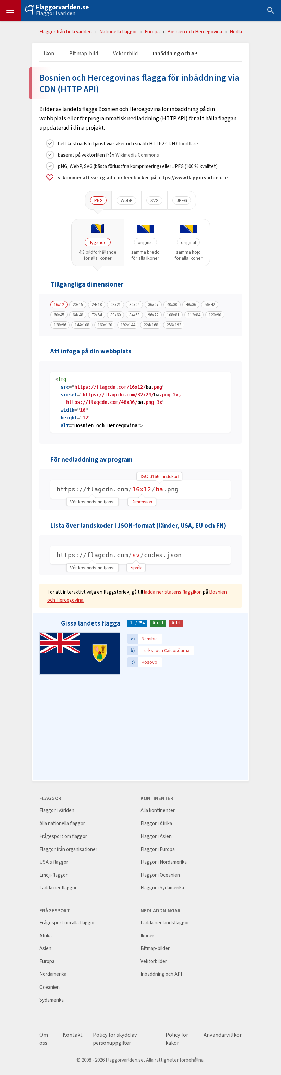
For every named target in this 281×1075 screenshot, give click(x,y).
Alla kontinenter (157, 811)
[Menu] (10, 10)
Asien (45, 949)
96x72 (153, 315)
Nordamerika (52, 974)
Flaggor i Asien (156, 836)
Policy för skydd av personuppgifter (115, 1039)
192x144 (128, 325)
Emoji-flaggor (53, 875)
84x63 (134, 315)
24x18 (96, 304)
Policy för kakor (177, 1039)
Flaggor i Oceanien (160, 875)
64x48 (78, 315)
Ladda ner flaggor (58, 888)
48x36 (191, 304)
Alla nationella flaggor (62, 824)
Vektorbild (125, 53)
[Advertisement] (140, 730)
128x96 (60, 325)
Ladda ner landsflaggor (164, 923)
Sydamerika (51, 1000)
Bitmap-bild (83, 53)
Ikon (49, 53)
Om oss (43, 1039)
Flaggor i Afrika (156, 824)
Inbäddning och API (176, 53)
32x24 (134, 304)
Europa (152, 31)
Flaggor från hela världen (65, 31)
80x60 (115, 315)
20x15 (78, 304)
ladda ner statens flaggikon (173, 591)
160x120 (105, 325)
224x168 (151, 325)
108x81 (173, 315)
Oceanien (49, 987)
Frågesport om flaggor (63, 836)
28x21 (115, 304)
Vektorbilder (153, 962)
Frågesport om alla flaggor (67, 923)
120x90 (215, 315)
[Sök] (270, 10)
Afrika (45, 936)
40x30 (172, 304)
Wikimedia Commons (137, 155)
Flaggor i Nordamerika (163, 862)
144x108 (82, 325)
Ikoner (147, 936)
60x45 (59, 315)
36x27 (153, 304)
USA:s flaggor (53, 862)
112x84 (194, 315)
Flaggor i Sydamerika (162, 888)
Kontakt (73, 1035)
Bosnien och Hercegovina (194, 31)
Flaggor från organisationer (68, 849)
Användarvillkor (223, 1035)
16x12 (59, 304)
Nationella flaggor (118, 31)
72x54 (96, 315)
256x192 (174, 325)
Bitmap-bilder (155, 949)
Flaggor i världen (55, 13)
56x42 (210, 304)
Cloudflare (187, 143)
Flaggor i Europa (157, 849)
